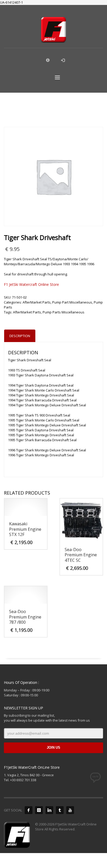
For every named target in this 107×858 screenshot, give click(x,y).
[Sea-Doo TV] (70, 810)
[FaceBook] (28, 810)
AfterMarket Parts (37, 302)
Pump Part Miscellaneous (72, 302)
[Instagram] (39, 810)
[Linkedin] (49, 810)
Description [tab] (19, 335)
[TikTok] (60, 810)
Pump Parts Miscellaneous (63, 312)
